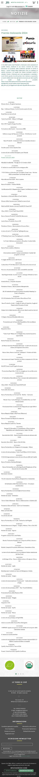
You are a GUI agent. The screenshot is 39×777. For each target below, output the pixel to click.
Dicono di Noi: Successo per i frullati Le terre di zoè (15, 200)
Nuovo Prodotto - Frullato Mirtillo (10, 183)
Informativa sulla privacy (29, 726)
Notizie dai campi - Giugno (8, 575)
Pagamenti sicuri (9, 733)
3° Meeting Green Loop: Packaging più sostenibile (15, 235)
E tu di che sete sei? (6, 514)
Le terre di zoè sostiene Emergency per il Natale (14, 151)
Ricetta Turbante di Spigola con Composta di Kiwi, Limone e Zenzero (19, 540)
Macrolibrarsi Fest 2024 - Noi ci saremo (12, 178)
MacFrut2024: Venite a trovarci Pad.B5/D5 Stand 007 (16, 205)
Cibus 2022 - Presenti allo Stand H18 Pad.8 (13, 384)
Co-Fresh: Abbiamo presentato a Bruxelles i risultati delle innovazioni (19, 241)
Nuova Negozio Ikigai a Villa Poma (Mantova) (14, 412)
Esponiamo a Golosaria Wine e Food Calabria (14, 195)
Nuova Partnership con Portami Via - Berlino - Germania (17, 393)
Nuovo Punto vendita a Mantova (10, 247)
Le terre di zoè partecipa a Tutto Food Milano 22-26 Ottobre (18, 451)
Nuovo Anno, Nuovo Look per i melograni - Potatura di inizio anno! (19, 352)
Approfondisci (11, 770)
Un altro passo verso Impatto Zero (11, 146)
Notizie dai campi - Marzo (8, 611)
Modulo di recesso (10, 731)
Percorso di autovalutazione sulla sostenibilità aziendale (17, 268)
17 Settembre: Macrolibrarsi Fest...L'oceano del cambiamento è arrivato (19, 378)
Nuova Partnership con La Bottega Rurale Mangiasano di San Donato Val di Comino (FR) (19, 467)
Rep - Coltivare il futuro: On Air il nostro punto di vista (16, 108)
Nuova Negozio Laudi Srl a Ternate (11, 422)
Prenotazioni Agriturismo (29, 729)
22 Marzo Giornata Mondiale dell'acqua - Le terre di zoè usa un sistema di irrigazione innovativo (19, 345)
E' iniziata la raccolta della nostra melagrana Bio (14, 166)
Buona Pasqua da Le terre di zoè (10, 339)
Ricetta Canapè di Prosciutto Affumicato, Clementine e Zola (18, 546)
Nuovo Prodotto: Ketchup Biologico (11, 461)
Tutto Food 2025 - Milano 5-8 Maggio (12, 118)
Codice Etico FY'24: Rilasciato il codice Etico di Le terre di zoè (18, 263)
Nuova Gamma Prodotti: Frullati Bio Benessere (14, 215)
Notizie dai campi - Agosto (8, 529)
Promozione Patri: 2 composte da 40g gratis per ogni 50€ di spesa (19, 406)
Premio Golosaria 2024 (8, 156)
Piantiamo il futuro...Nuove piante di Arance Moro (15, 225)
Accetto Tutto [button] (26, 770)
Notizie (13, 21)
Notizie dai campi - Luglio (8, 565)
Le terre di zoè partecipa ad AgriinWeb (12, 616)
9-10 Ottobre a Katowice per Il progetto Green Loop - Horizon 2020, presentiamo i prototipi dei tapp (19, 172)
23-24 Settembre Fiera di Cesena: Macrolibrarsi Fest (16, 297)
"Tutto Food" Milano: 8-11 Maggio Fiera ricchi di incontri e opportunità (19, 333)
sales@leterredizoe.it (21, 710)
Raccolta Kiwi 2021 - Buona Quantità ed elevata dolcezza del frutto (19, 435)
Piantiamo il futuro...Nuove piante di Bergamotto (15, 285)
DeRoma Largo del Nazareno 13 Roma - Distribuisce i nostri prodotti (19, 133)
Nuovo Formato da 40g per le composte (12, 417)
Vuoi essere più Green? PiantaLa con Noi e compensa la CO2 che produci (20, 359)
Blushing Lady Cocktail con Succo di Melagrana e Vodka (16, 570)
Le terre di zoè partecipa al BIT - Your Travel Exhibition (16, 587)
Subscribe (7, 748)
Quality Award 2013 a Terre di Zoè (11, 645)
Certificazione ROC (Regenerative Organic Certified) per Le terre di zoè (19, 189)
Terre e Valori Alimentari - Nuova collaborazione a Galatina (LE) (19, 499)
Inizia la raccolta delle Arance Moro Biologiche (14, 621)
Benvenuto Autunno (7, 473)
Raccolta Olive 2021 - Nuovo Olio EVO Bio (13, 441)
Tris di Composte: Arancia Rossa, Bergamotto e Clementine (18, 478)
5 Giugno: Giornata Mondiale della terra (12, 316)
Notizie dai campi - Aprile (8, 606)
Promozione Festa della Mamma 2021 (12, 592)
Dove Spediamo (9, 729)
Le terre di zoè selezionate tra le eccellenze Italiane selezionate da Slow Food (19, 552)
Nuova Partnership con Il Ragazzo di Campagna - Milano (17, 446)
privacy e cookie (25, 756)
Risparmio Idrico (6, 328)
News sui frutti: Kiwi (6, 509)
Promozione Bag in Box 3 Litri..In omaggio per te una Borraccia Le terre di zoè (19, 371)
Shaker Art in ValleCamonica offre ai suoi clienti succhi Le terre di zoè (19, 310)
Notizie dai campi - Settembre (9, 494)
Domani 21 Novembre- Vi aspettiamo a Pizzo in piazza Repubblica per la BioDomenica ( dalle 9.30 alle (19, 428)
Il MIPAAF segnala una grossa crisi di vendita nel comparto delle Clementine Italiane (19, 627)
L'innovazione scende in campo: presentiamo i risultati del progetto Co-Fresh (19, 252)
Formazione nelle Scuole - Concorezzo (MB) (13, 128)
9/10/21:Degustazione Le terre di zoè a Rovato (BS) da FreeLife (19, 456)
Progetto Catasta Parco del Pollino (11, 534)
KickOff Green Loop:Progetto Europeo (12, 365)
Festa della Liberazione (7, 388)
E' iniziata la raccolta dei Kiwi (9, 633)
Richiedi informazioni (29, 731)
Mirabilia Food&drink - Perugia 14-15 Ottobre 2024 (16, 161)
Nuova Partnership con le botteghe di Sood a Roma (15, 489)
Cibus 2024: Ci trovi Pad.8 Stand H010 (12, 210)
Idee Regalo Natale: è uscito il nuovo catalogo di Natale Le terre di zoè (19, 274)
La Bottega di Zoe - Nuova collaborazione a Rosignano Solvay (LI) (19, 559)
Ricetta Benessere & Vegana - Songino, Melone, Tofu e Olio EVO (19, 524)
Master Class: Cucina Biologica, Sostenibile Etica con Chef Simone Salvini (19, 399)
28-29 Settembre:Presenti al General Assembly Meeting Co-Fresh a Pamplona (19, 291)
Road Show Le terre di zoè (8, 113)
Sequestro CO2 (5, 601)
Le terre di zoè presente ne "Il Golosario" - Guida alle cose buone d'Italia (19, 581)
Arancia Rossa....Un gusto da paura (11, 280)
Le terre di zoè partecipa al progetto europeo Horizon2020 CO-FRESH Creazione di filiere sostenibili (20, 639)
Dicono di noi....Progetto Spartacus (11, 103)
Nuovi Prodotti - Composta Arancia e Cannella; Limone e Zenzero (19, 140)
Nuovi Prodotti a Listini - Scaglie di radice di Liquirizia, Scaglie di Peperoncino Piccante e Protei (19, 303)
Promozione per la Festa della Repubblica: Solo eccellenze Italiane (19, 322)
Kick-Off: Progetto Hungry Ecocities (11, 123)
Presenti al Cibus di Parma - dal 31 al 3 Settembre (15, 504)
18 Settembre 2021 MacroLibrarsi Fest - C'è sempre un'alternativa (19, 483)
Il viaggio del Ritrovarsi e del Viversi (11, 258)
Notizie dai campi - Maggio (8, 597)
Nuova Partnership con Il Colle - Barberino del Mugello (16, 519)
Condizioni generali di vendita (9, 726)
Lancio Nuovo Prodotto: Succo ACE (11, 220)
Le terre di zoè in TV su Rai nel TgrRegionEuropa (14, 230)
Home (5, 21)
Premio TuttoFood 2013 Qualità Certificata (13, 650)
